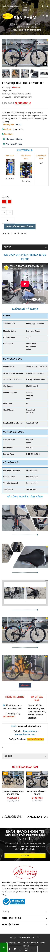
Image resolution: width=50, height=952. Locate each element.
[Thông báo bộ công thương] (13, 901)
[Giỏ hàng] (14, 949)
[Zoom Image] (45, 64)
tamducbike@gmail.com (10, 6)
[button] (31, 949)
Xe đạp (37, 24)
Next (47, 783)
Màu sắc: (5, 197)
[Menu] (46, 16)
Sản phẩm (27, 24)
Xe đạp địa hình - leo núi (27, 27)
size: (4, 208)
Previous (2, 783)
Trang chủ (14, 24)
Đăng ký (25, 856)
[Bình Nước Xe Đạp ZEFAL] (10, 167)
